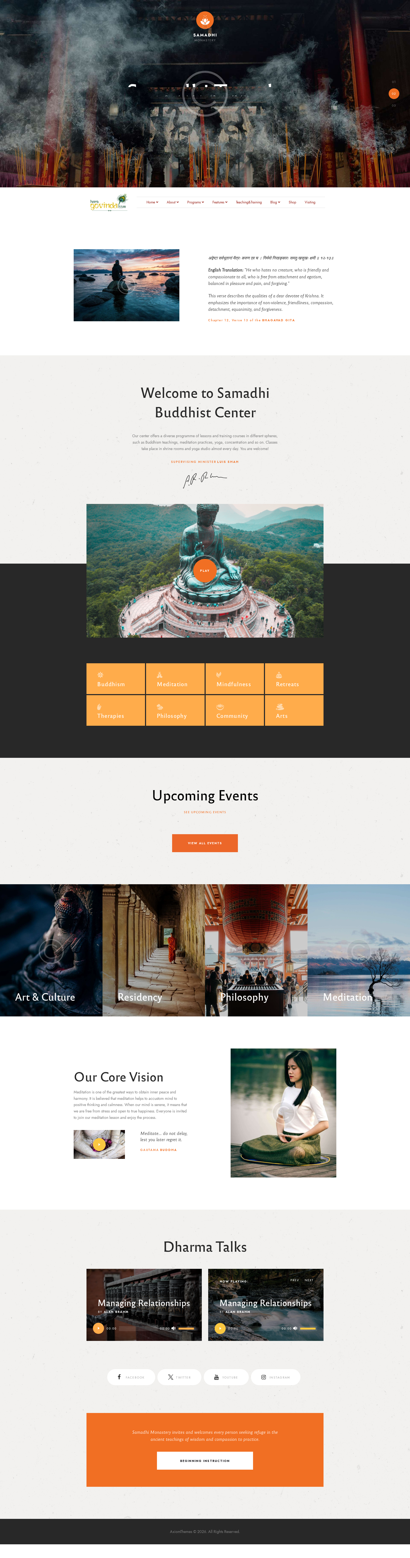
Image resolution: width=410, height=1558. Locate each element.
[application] (144, 1328)
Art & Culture (45, 996)
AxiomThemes (181, 1531)
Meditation (347, 996)
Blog (273, 202)
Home (150, 202)
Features (218, 202)
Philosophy (244, 996)
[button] (99, 1144)
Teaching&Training (249, 202)
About (171, 202)
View (82, 905)
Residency (139, 996)
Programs (194, 202)
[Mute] (173, 1328)
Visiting (310, 202)
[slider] (187, 1328)
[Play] (98, 1328)
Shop (292, 202)
